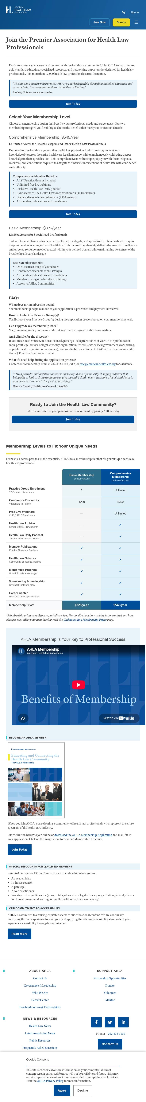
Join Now (100, 22)
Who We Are (40, 993)
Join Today (73, 104)
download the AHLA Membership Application (83, 835)
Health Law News (40, 1026)
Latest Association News (40, 1033)
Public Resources (39, 1040)
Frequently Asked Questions (39, 1048)
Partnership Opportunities (110, 978)
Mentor (110, 1000)
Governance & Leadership (40, 986)
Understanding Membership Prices (84, 620)
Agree (62, 1090)
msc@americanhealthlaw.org (98, 364)
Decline (82, 1090)
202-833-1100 (116, 1034)
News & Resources (40, 1018)
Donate (121, 22)
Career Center (40, 1000)
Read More (19, 934)
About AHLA (40, 971)
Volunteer (110, 993)
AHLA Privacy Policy (50, 1081)
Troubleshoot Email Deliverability (40, 1007)
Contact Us (40, 978)
